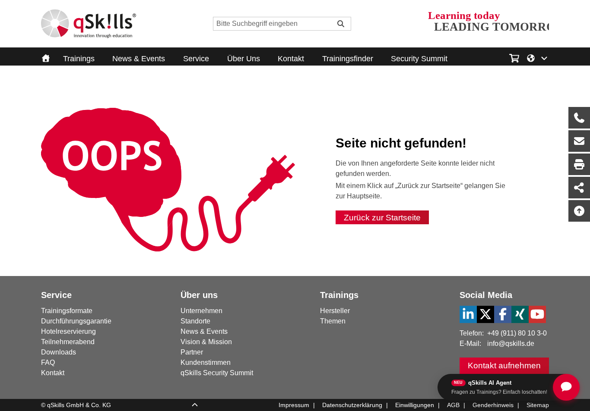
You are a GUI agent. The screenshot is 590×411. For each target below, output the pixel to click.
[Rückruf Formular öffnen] (579, 118)
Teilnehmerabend (68, 341)
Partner (192, 352)
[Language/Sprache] (537, 57)
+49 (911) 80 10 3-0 (517, 333)
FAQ (48, 362)
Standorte (195, 321)
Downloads (58, 352)
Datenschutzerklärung (352, 405)
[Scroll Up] (195, 405)
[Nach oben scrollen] (579, 211)
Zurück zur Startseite (382, 217)
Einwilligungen (414, 405)
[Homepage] (88, 23)
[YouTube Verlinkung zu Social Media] (537, 314)
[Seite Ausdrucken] (579, 164)
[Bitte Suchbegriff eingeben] (340, 24)
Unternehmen (201, 310)
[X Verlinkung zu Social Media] (485, 314)
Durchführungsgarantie (76, 321)
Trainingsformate (66, 310)
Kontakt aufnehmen (504, 365)
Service (196, 58)
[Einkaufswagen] (514, 57)
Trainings (79, 58)
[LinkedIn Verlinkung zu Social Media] (468, 314)
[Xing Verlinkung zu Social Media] (520, 314)
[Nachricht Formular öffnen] (579, 141)
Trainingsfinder (347, 58)
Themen (333, 321)
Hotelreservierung (68, 331)
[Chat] (566, 387)
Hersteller (335, 310)
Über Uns (243, 58)
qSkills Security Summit (217, 372)
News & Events (138, 58)
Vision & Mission (206, 341)
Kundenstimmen (206, 362)
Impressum (294, 405)
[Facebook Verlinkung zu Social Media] (502, 314)
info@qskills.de (510, 343)
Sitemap (538, 405)
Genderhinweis (493, 405)
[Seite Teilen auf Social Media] (579, 187)
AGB (453, 405)
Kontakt (291, 58)
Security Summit (419, 58)
